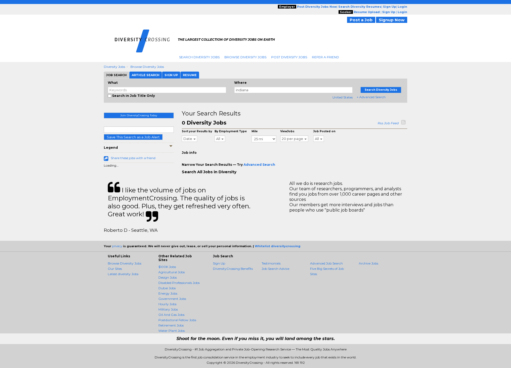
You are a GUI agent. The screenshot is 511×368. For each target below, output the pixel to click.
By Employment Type (231, 131)
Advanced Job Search (326, 263)
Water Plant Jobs (171, 331)
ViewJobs (287, 131)
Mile (255, 131)
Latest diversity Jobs (123, 274)
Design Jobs (167, 277)
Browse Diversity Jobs (245, 57)
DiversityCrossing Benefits (233, 269)
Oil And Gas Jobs (171, 315)
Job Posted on (324, 131)
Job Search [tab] (116, 75)
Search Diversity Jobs (199, 57)
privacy (117, 246)
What (113, 83)
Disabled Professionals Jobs (179, 283)
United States (342, 97)
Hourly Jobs (167, 304)
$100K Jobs (167, 267)
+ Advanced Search (371, 97)
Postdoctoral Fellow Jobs (177, 320)
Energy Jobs (167, 293)
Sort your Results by (197, 131)
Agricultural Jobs (171, 272)
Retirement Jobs (171, 325)
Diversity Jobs (114, 67)
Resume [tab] (190, 75)
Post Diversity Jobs (289, 57)
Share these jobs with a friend (133, 158)
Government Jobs (172, 299)
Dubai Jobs (167, 288)
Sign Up (219, 263)
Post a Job (361, 19)
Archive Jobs (368, 263)
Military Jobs (168, 309)
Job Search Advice (275, 269)
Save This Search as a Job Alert (133, 137)
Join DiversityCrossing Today (138, 115)
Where (240, 83)
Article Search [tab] (145, 75)
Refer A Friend (325, 57)
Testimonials (271, 263)
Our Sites (115, 269)
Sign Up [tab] (171, 75)
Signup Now (392, 19)
